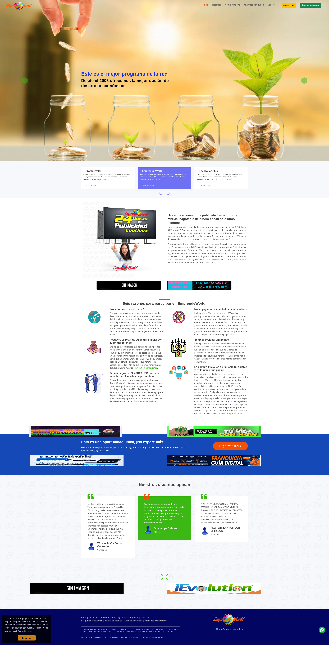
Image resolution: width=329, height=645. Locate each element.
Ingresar (134, 617)
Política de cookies (113, 620)
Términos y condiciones (156, 620)
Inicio (205, 4)
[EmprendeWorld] (230, 619)
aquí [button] (30, 631)
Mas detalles (91, 185)
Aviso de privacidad (133, 620)
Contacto (145, 617)
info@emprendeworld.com (231, 629)
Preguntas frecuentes (91, 620)
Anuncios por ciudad (254, 4)
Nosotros (216, 4)
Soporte (271, 4)
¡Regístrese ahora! (230, 446)
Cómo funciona (232, 4)
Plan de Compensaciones (145, 367)
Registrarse (122, 617)
